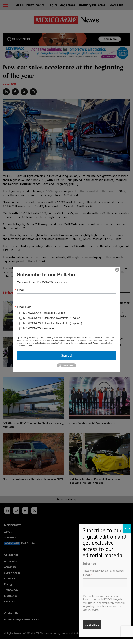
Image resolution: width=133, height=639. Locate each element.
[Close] (117, 270)
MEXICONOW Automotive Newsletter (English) (52, 318)
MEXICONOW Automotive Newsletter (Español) (52, 323)
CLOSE (127, 528)
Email (87, 575)
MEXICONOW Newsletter (39, 328)
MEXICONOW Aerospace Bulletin (44, 313)
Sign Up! (66, 355)
